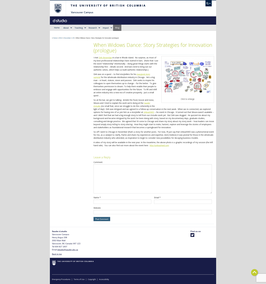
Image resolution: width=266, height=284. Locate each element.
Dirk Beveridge (105, 57)
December (67, 38)
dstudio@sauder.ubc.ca (67, 250)
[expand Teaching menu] (85, 27)
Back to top (57, 254)
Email (157, 197)
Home (57, 27)
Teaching (79, 27)
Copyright (92, 279)
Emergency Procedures (61, 279)
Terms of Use (79, 279)
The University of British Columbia (58, 8)
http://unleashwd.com (159, 145)
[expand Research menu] (99, 27)
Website (97, 208)
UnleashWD (149, 112)
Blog (117, 27)
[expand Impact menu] (111, 27)
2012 (60, 38)
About (66, 27)
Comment (98, 162)
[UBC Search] (208, 3)
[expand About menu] (71, 27)
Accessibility (104, 279)
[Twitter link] (192, 236)
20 (73, 38)
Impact (106, 27)
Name (97, 197)
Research (93, 27)
